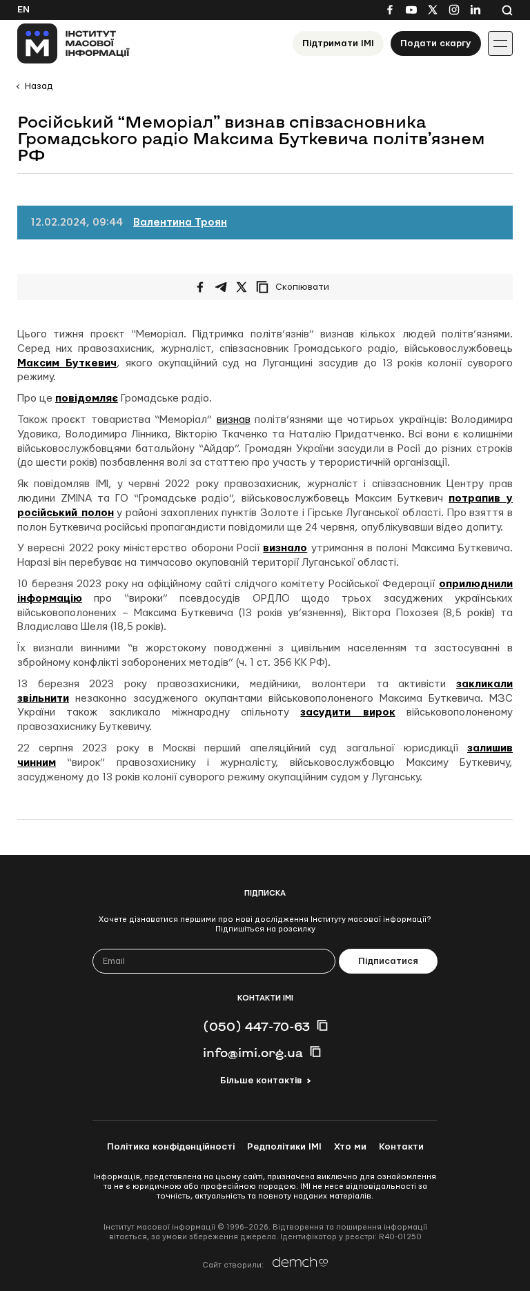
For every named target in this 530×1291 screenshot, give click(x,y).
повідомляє (86, 398)
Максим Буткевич (67, 363)
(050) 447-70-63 (256, 1026)
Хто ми (350, 1147)
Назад (38, 86)
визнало (285, 548)
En (23, 9)
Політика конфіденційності (171, 1147)
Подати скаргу (435, 43)
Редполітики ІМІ (284, 1147)
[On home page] (73, 43)
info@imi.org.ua (253, 1052)
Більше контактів (261, 1080)
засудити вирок (347, 712)
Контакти (401, 1147)
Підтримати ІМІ (338, 43)
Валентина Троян (180, 222)
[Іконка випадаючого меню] (500, 43)
